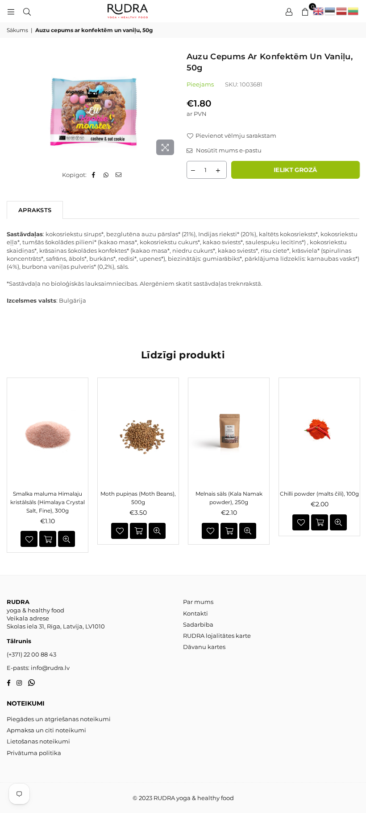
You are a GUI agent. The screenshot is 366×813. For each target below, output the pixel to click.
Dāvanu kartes (204, 646)
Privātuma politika (34, 752)
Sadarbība (198, 624)
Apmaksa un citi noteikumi (46, 730)
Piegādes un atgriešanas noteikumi (59, 719)
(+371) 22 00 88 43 (31, 654)
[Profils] (289, 11)
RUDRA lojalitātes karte (217, 635)
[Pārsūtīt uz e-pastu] (118, 175)
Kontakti (195, 613)
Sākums (17, 30)
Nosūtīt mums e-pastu (228, 150)
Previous (10, 465)
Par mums (198, 601)
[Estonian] (330, 11)
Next (356, 465)
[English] (318, 11)
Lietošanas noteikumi (38, 741)
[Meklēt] (27, 11)
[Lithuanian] (353, 11)
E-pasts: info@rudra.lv (38, 667)
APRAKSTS (34, 210)
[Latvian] (342, 11)
